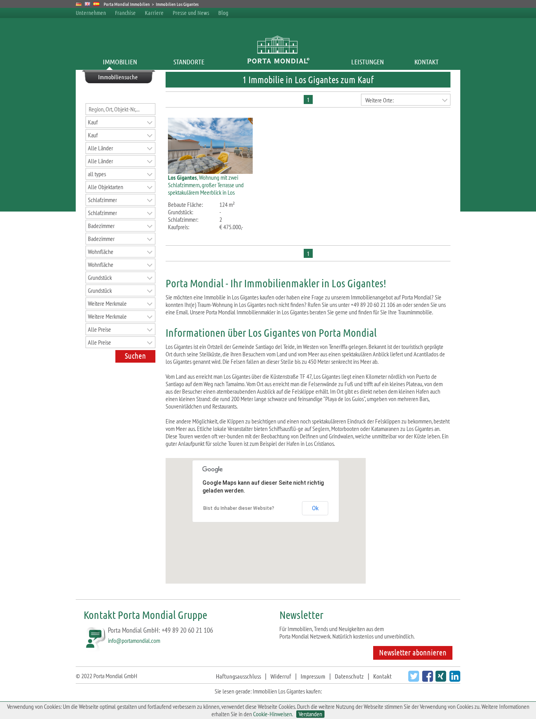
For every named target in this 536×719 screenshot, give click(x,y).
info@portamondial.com (134, 640)
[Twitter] (412, 679)
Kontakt (426, 61)
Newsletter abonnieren (413, 652)
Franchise (125, 12)
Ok (315, 508)
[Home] (278, 61)
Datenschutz (349, 676)
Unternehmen (91, 12)
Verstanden (310, 714)
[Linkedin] (453, 679)
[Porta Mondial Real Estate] (88, 4)
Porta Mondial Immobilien (127, 4)
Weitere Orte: (379, 100)
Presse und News (191, 12)
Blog (223, 12)
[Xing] (439, 679)
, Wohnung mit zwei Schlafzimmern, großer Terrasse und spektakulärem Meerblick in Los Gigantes (206, 188)
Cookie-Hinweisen (272, 714)
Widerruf (280, 676)
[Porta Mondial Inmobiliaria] (96, 4)
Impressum (313, 676)
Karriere (154, 12)
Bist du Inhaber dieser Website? (238, 508)
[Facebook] (426, 679)
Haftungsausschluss (238, 676)
